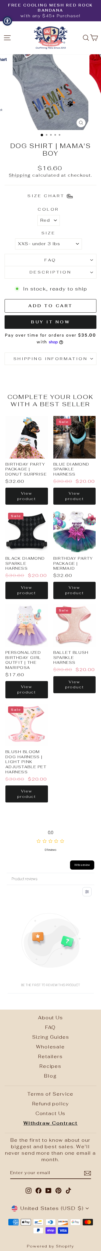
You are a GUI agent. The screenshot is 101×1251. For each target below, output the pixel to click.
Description (51, 272)
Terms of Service (50, 1094)
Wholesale (50, 1047)
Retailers (50, 1056)
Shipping (20, 175)
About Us (50, 1018)
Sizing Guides (50, 1037)
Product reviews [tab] (24, 879)
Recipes (50, 1066)
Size (48, 232)
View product (26, 496)
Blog (50, 1076)
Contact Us (50, 1113)
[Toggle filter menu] (87, 891)
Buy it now (50, 321)
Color (48, 209)
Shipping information (50, 358)
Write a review (82, 864)
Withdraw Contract (50, 1123)
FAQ (50, 259)
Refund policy (50, 1104)
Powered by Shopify (50, 1246)
